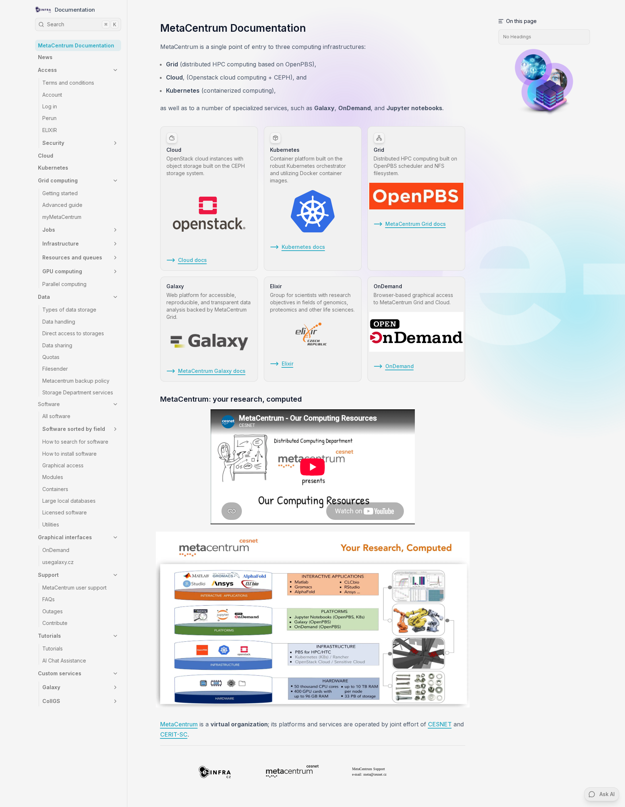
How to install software (69, 454)
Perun (49, 118)
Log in (49, 106)
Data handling (58, 321)
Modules (52, 477)
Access (47, 70)
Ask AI (607, 794)
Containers (55, 489)
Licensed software (64, 512)
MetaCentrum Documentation (76, 45)
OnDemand (55, 550)
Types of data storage (69, 309)
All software (56, 416)
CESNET (440, 724)
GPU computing (62, 271)
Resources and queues (72, 257)
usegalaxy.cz (58, 562)
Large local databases (69, 501)
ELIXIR (49, 130)
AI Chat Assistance (64, 660)
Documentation (75, 9)
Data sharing (57, 345)
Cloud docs (192, 260)
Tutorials (49, 636)
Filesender (55, 369)
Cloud (45, 155)
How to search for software (75, 442)
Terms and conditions (68, 83)
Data (44, 297)
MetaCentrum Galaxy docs (212, 371)
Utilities (50, 524)
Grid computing (58, 180)
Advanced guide (62, 205)
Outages (52, 611)
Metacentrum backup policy (75, 381)
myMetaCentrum (61, 217)
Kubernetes (53, 168)
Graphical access (63, 465)
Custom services (59, 673)
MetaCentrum (179, 724)
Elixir (287, 363)
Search (81, 24)
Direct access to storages (73, 333)
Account (52, 95)
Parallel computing (64, 284)
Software (49, 404)
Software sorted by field (73, 429)
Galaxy (51, 687)
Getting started (60, 193)
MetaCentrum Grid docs (415, 224)
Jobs (48, 230)
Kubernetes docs (303, 247)
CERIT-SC (174, 734)
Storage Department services (77, 392)
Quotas (50, 357)
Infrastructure (60, 243)
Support (48, 575)
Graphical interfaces (65, 537)
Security (53, 143)
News (45, 57)
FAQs (48, 599)
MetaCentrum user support (74, 587)
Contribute (54, 623)
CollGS (51, 701)
